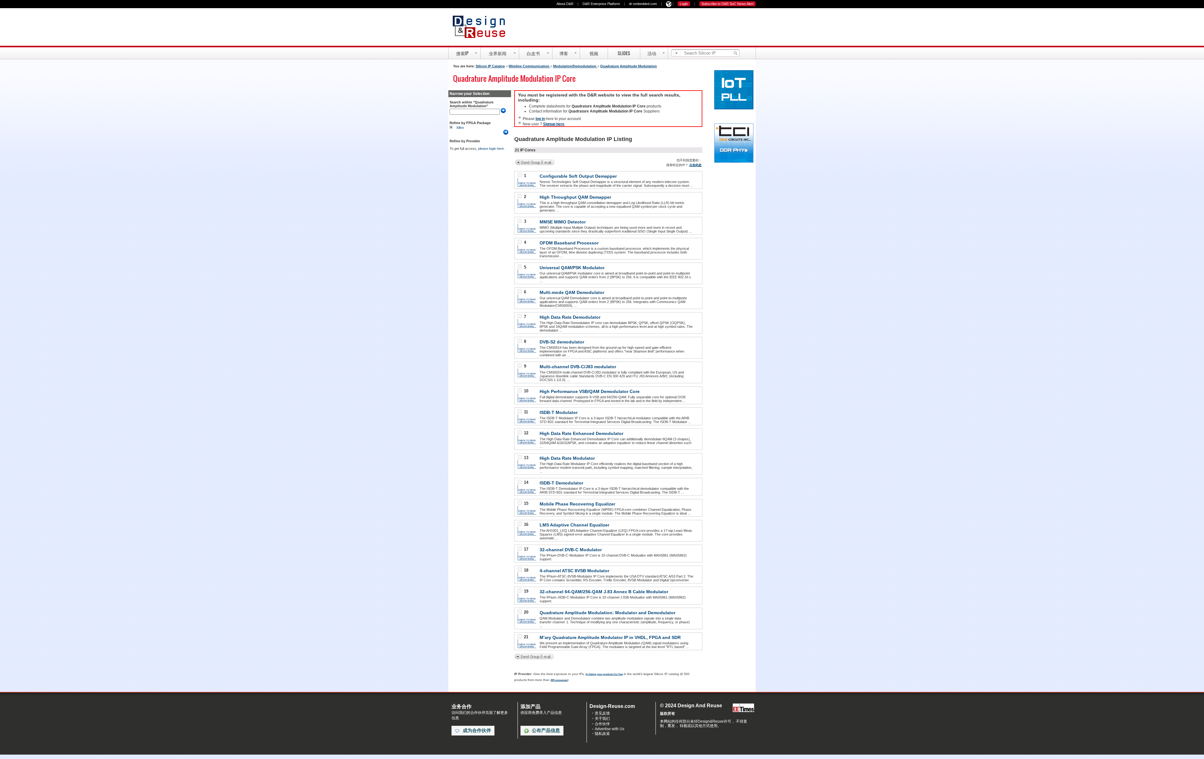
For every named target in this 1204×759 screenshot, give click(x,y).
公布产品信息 (546, 730)
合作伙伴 (602, 724)
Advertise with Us (609, 729)
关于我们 (602, 718)
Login (684, 4)
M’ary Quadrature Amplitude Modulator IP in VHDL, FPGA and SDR (610, 637)
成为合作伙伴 (477, 730)
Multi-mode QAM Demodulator (572, 292)
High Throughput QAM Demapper (575, 197)
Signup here (553, 124)
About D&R (565, 4)
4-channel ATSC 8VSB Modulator (574, 570)
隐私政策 (602, 733)
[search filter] (676, 53)
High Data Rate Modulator (567, 458)
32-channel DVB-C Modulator (571, 549)
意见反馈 (602, 713)
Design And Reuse (482, 26)
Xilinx (460, 127)
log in (540, 119)
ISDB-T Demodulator (561, 482)
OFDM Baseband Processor (569, 242)
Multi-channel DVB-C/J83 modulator (578, 366)
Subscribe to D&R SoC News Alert (727, 4)
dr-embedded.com (643, 4)
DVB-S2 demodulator (562, 341)
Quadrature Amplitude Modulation (628, 66)
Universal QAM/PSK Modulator (572, 267)
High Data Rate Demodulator (570, 317)
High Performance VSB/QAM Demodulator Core (590, 391)
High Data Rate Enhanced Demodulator (581, 433)
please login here (491, 148)
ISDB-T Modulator (559, 412)
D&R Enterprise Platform (601, 4)
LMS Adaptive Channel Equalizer (574, 524)
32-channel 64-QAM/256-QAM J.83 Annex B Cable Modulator (604, 591)
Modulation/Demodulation (575, 66)
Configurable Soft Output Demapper (578, 176)
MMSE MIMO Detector (563, 221)
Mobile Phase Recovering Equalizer (577, 503)
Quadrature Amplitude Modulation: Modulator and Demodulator (607, 612)
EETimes (743, 708)
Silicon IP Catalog (490, 66)
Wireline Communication (529, 66)
